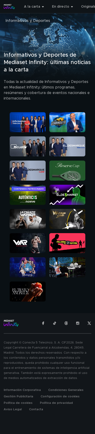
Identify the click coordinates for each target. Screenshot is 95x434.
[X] (89, 323)
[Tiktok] (55, 323)
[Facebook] (43, 323)
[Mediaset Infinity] (9, 7)
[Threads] (66, 323)
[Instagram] (78, 323)
